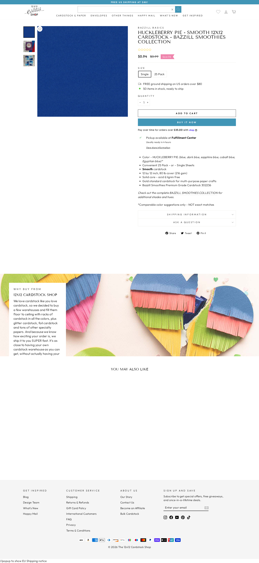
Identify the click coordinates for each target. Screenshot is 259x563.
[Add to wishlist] (39, 29)
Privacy (71, 525)
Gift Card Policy (76, 508)
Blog (26, 497)
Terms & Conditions (78, 530)
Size (141, 68)
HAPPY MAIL (146, 15)
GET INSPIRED (193, 15)
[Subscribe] (206, 508)
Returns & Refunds (77, 502)
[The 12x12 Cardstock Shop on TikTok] (189, 517)
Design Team (31, 502)
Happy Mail (30, 513)
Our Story (126, 497)
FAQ (69, 519)
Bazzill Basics (151, 27)
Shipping (71, 497)
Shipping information (187, 214)
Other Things (122, 15)
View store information (158, 147)
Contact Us (127, 502)
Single (145, 74)
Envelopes (99, 15)
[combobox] (129, 9)
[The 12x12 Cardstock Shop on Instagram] (165, 517)
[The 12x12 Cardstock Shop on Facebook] (171, 517)
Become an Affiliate (132, 508)
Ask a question (187, 222)
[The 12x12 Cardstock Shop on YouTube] (177, 517)
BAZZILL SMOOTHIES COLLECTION (193, 193)
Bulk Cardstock (129, 513)
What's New (169, 15)
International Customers (81, 513)
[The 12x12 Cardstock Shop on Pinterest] (183, 517)
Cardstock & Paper (71, 15)
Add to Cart (52, 461)
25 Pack (159, 74)
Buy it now (187, 122)
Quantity (146, 96)
